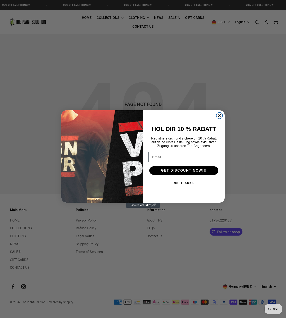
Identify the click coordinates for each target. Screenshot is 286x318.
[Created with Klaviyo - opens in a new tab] (143, 205)
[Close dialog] (219, 115)
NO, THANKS (184, 183)
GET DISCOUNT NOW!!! (184, 170)
